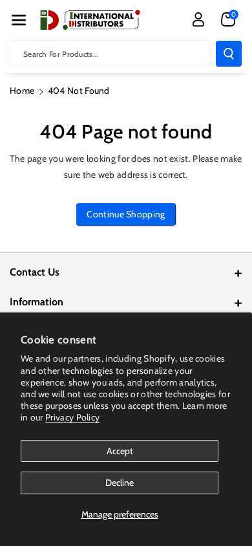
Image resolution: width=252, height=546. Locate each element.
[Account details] (198, 19)
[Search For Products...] (229, 54)
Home (22, 90)
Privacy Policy (72, 417)
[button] (19, 20)
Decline (119, 482)
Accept (120, 451)
